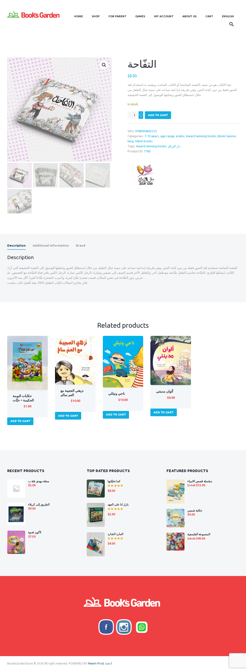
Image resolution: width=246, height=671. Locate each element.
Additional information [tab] (51, 245)
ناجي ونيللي (116, 393)
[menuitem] (228, 16)
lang (131, 141)
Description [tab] (16, 245)
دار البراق (174, 146)
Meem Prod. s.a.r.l (100, 663)
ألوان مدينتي (164, 391)
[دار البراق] (146, 175)
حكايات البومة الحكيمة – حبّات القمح (23, 400)
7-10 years (151, 136)
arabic (180, 136)
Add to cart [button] (20, 421)
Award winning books (201, 136)
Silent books (144, 141)
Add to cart (158, 115)
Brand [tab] (80, 245)
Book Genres (227, 136)
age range (167, 136)
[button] (232, 25)
